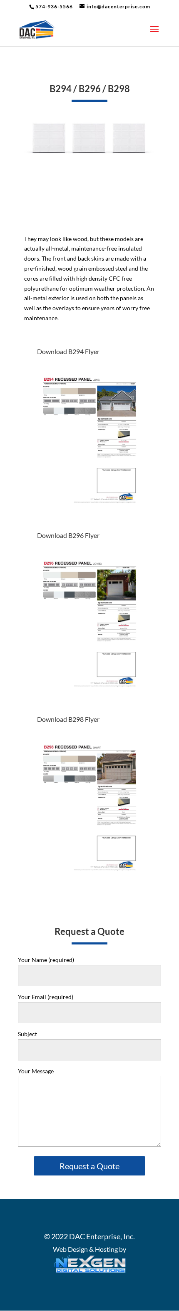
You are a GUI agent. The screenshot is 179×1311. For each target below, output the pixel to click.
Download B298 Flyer (68, 719)
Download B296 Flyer (68, 535)
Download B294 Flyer (68, 351)
